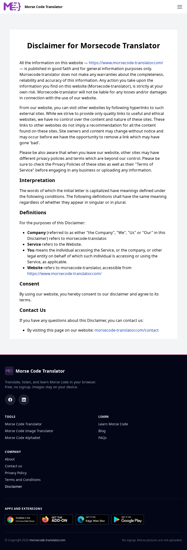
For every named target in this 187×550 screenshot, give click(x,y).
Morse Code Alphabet (22, 437)
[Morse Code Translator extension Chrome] (21, 519)
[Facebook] (10, 399)
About (10, 459)
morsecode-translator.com (47, 540)
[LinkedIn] (24, 399)
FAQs (102, 437)
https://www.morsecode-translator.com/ (126, 62)
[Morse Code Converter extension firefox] (56, 519)
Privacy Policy (16, 472)
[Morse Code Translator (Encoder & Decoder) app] (128, 519)
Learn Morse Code (113, 424)
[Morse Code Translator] (12, 6)
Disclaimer (13, 486)
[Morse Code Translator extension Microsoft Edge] (92, 519)
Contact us (13, 466)
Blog (102, 430)
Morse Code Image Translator (29, 430)
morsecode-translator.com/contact (126, 330)
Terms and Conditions (23, 479)
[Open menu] (179, 6)
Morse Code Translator (44, 7)
